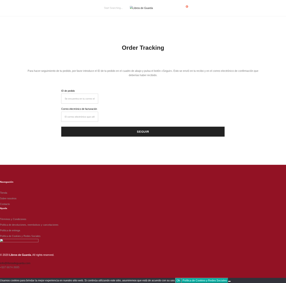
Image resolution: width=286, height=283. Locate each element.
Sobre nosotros (8, 198)
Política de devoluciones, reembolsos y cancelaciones (29, 224)
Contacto (5, 204)
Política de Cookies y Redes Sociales (20, 236)
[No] (229, 281)
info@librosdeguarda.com (15, 263)
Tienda (3, 192)
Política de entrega (10, 230)
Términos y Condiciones (13, 219)
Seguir (143, 131)
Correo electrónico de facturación (79, 108)
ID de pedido (68, 90)
